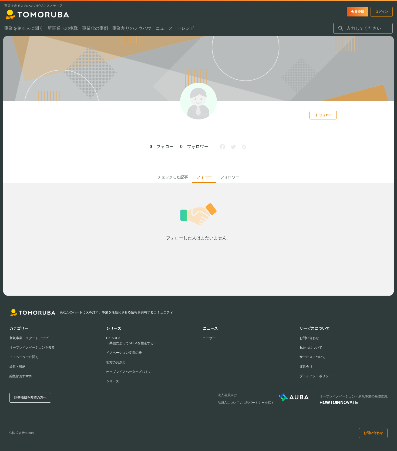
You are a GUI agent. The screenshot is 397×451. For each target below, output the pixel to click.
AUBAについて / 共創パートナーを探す (246, 403)
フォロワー (229, 177)
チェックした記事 (173, 177)
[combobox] (363, 28)
